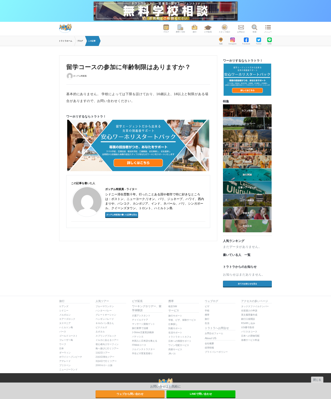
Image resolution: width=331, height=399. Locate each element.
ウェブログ (211, 301)
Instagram (233, 44)
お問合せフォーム (214, 333)
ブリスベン (65, 365)
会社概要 (209, 343)
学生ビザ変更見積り (142, 353)
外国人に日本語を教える (144, 340)
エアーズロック (67, 319)
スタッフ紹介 (224, 32)
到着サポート (175, 328)
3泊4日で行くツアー (106, 361)
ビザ (207, 306)
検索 (254, 32)
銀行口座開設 (248, 319)
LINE (270, 44)
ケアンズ (63, 306)
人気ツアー (102, 301)
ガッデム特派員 (80, 76)
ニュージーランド (68, 369)
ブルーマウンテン (105, 306)
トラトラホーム (65, 41)
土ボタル (100, 331)
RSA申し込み (248, 323)
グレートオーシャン (106, 314)
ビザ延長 (208, 32)
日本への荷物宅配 (250, 336)
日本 (61, 348)
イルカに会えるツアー (107, 340)
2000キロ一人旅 (104, 365)
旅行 (195, 32)
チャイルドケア (140, 319)
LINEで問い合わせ (201, 393)
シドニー (63, 310)
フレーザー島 (66, 340)
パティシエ (137, 336)
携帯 (171, 301)
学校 (207, 310)
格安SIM (172, 306)
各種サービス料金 (250, 340)
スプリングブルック (106, 336)
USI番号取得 (247, 327)
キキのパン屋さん (105, 323)
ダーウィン (65, 352)
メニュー (268, 32)
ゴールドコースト (68, 336)
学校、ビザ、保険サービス (182, 320)
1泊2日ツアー (103, 352)
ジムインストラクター (143, 349)
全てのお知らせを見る (247, 284)
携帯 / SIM (180, 32)
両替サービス (175, 349)
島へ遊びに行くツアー (107, 348)
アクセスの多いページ (254, 301)
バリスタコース (249, 331)
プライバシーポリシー (216, 352)
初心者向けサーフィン (107, 344)
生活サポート (175, 332)
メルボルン (65, 314)
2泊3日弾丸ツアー (105, 357)
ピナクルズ (101, 327)
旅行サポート (175, 315)
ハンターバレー (104, 310)
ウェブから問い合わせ (130, 393)
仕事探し (173, 324)
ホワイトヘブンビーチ (70, 357)
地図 (221, 44)
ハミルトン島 (66, 327)
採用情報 (209, 347)
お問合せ (241, 32)
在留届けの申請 (249, 310)
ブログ (166, 32)
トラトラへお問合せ (217, 328)
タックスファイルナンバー (255, 306)
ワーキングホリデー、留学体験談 (146, 308)
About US (210, 338)
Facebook (246, 44)
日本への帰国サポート (179, 341)
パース (62, 331)
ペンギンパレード (105, 319)
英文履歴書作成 (249, 314)
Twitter (258, 44)
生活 (207, 323)
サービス (173, 310)
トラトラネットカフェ (179, 336)
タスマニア (65, 323)
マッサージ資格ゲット (143, 324)
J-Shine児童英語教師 (143, 332)
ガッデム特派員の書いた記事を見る (121, 215)
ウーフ (62, 344)
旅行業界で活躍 (140, 328)
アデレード (65, 361)
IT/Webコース (139, 345)
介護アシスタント (141, 315)
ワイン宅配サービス (178, 345)
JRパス (172, 353)
